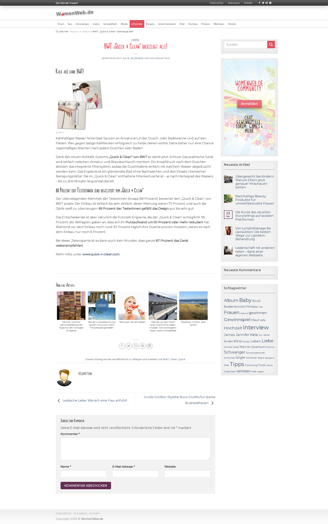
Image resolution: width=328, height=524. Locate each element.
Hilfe (263, 320)
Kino (238, 341)
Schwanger (234, 352)
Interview (256, 327)
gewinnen (258, 313)
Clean (173, 359)
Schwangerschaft (255, 352)
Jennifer (242, 335)
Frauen (232, 312)
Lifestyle (137, 23)
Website (170, 466)
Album (231, 300)
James (229, 335)
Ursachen (230, 371)
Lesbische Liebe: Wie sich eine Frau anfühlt (94, 400)
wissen (260, 371)
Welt (254, 371)
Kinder (232, 23)
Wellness (219, 23)
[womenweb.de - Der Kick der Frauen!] (75, 13)
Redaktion (163, 58)
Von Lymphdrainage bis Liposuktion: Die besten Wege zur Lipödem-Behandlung (253, 233)
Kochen (193, 23)
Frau (260, 307)
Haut (255, 320)
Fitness (205, 23)
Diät (182, 23)
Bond (256, 301)
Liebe (96, 23)
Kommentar (70, 434)
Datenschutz (216, 2)
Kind (266, 334)
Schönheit (229, 358)
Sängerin (270, 358)
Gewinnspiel (237, 319)
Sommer (251, 357)
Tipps (237, 364)
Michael (228, 347)
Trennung (251, 365)
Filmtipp (252, 306)
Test (226, 365)
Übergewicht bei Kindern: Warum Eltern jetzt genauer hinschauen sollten (254, 182)
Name (66, 466)
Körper (246, 341)
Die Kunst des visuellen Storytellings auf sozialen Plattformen (254, 215)
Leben (256, 341)
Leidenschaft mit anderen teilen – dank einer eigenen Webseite (254, 251)
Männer (245, 347)
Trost (261, 365)
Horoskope (82, 23)
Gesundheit (110, 23)
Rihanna (270, 347)
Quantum (258, 347)
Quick (181, 359)
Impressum (234, 2)
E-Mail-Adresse (123, 466)
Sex (70, 23)
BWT (166, 359)
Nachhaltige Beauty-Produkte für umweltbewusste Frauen (254, 199)
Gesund (244, 313)
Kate (254, 335)
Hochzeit (233, 327)
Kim (261, 335)
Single (240, 357)
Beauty (150, 23)
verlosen (243, 371)
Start (61, 23)
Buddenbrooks (234, 306)
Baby (245, 300)
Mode (124, 23)
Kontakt (248, 2)
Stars (261, 357)
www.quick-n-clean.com (101, 254)
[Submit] (271, 44)
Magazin (74, 31)
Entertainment (167, 23)
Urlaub (269, 365)
